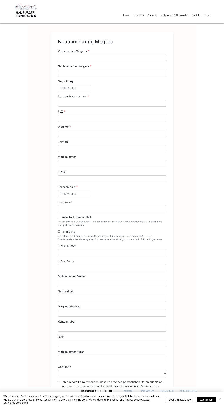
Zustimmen (206, 399)
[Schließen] (220, 399)
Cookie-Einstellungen (180, 399)
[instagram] (105, 391)
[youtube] (111, 391)
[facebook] (100, 391)
